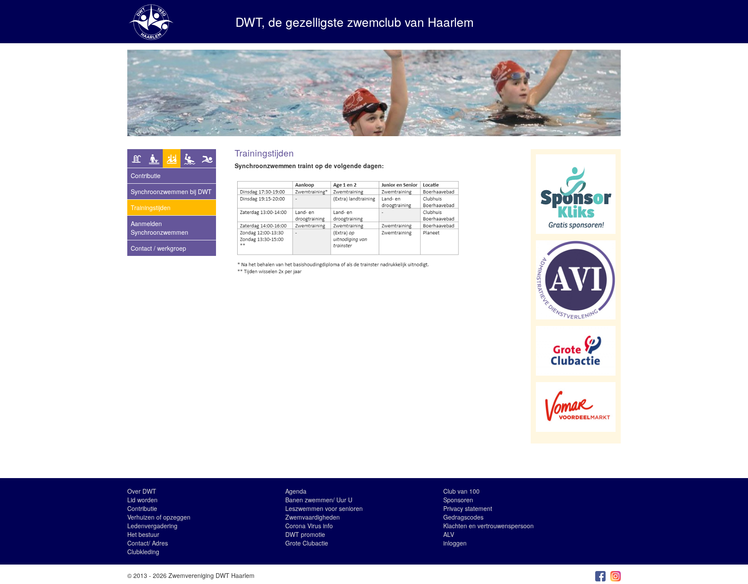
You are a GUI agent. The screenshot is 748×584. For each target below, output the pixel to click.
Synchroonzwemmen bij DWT (171, 191)
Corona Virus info (309, 525)
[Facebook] (600, 575)
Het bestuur (143, 534)
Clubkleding (143, 551)
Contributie (142, 508)
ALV (448, 534)
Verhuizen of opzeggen (158, 517)
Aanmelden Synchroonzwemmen (159, 227)
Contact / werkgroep (158, 248)
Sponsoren (458, 499)
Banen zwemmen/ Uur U (318, 499)
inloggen (455, 543)
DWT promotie (305, 534)
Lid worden (142, 499)
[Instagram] (615, 575)
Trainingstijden (151, 207)
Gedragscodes (463, 517)
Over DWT (141, 491)
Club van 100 (461, 491)
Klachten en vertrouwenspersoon (488, 525)
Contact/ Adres (147, 543)
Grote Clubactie (306, 543)
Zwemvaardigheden (312, 517)
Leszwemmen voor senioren (324, 508)
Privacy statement (467, 508)
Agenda (295, 491)
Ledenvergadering (152, 525)
